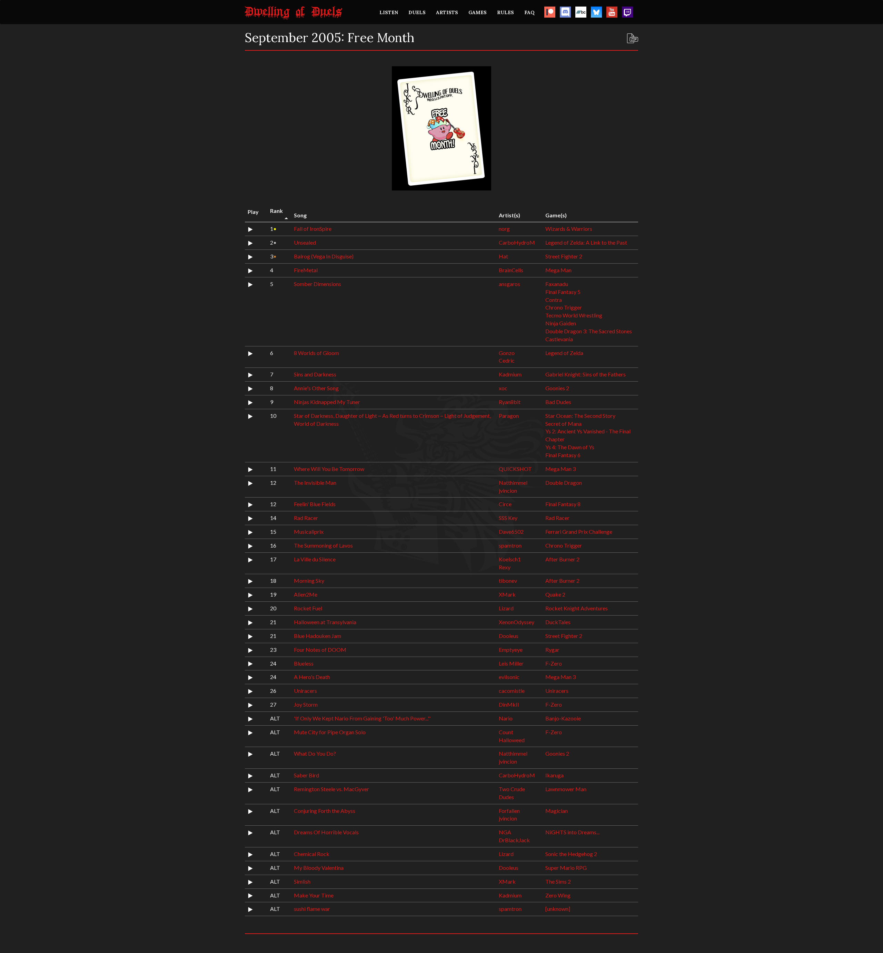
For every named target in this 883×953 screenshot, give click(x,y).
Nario (506, 718)
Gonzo (507, 353)
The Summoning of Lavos (323, 545)
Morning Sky (309, 580)
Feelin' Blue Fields (315, 504)
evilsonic (509, 677)
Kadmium (510, 374)
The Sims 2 (558, 881)
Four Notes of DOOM (320, 649)
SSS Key (508, 517)
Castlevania (559, 339)
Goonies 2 (557, 388)
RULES (505, 12)
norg (504, 228)
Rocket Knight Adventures (576, 608)
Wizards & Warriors (568, 228)
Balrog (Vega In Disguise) (324, 256)
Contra (553, 299)
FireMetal (306, 270)
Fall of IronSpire (312, 228)
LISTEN (388, 12)
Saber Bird (306, 775)
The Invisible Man (315, 482)
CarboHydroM (517, 242)
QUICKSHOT (515, 468)
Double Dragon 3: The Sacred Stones (588, 331)
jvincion (508, 490)
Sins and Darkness (315, 374)
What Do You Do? (315, 753)
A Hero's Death (312, 677)
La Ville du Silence (315, 559)
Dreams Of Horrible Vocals (326, 832)
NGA (505, 832)
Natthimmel (513, 482)
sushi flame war (312, 908)
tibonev (508, 580)
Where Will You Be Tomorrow (329, 468)
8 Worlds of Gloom (316, 353)
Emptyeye (511, 649)
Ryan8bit (509, 402)
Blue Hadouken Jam (317, 635)
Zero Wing (558, 895)
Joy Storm (306, 704)
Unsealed (305, 242)
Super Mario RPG (566, 867)
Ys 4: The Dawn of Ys (569, 447)
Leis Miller (511, 663)
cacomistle (512, 690)
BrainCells (511, 270)
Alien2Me (305, 594)
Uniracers (305, 690)
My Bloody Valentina (319, 867)
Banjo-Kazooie (563, 718)
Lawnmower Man (565, 789)
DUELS (417, 12)
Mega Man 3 (560, 468)
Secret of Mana (563, 423)
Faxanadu (556, 284)
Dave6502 (511, 531)
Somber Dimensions (317, 284)
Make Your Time (314, 895)
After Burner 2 (562, 559)
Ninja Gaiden (560, 323)
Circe (505, 504)
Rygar (552, 649)
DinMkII (509, 704)
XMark (507, 594)
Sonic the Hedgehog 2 (571, 854)
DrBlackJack (514, 840)
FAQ (529, 12)
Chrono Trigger (563, 307)
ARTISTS (447, 12)
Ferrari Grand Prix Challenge (578, 531)
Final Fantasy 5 (563, 291)
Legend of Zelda (564, 353)
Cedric (507, 360)
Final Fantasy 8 (563, 504)
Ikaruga (554, 775)
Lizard (506, 608)
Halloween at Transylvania (325, 622)
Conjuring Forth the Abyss (324, 810)
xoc (503, 388)
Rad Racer (306, 517)
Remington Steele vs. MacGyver (331, 789)
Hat (503, 256)
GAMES (477, 12)
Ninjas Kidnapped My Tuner (327, 402)
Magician (556, 810)
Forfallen (509, 810)
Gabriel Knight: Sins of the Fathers (585, 374)
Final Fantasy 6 (563, 455)
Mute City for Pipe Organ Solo (330, 732)
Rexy (504, 567)
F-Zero (553, 663)
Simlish (302, 881)
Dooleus (508, 635)
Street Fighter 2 (563, 256)
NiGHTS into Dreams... (572, 832)
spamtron (510, 545)
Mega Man (558, 270)
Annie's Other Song (316, 388)
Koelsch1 (510, 559)
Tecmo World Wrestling (573, 315)
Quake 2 (555, 594)
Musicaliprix (309, 531)
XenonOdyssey (516, 622)
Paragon (509, 415)
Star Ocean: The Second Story (580, 415)
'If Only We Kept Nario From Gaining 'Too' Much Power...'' (362, 718)
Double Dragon (563, 482)
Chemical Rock (311, 854)
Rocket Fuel (308, 608)
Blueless (304, 663)
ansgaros (509, 284)
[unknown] (557, 908)
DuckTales (558, 622)
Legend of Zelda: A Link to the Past (586, 242)
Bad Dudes (558, 402)
